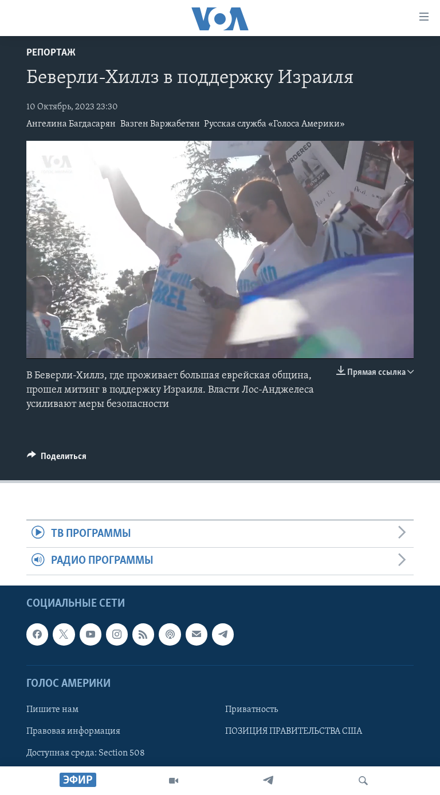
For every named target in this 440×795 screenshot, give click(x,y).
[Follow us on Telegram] (223, 634)
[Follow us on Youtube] (90, 634)
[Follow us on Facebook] (37, 634)
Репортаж (51, 53)
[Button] (57, 459)
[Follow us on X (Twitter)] (63, 634)
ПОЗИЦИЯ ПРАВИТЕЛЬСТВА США (293, 731)
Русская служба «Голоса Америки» (274, 124)
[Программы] (173, 780)
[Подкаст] (169, 634)
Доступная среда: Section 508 (85, 753)
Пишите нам (52, 709)
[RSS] (143, 634)
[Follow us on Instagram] (117, 634)
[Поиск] (363, 780)
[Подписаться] (196, 634)
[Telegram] (268, 780)
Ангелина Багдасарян (71, 124)
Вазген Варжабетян (160, 124)
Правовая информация (73, 731)
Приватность (251, 709)
